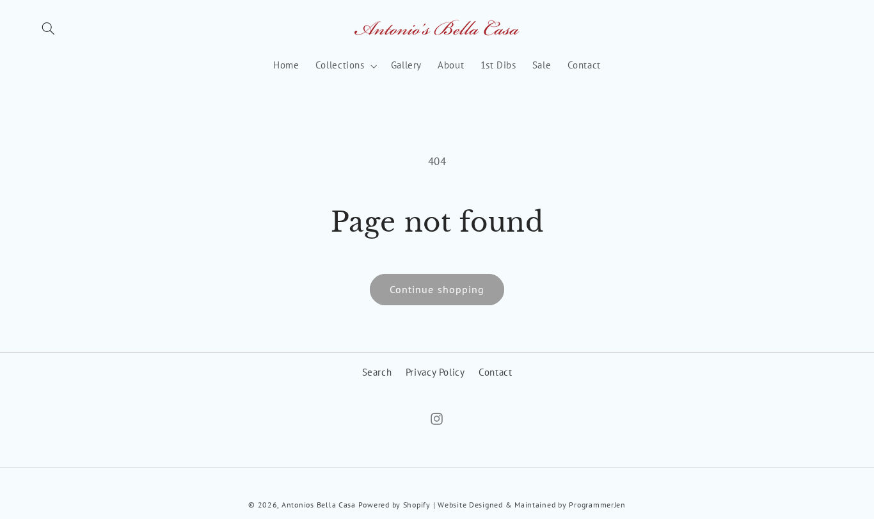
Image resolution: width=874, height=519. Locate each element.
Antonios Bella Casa (319, 504)
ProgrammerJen (597, 504)
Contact (495, 372)
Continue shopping (437, 289)
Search (377, 372)
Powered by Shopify (394, 504)
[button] (48, 29)
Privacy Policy (435, 372)
